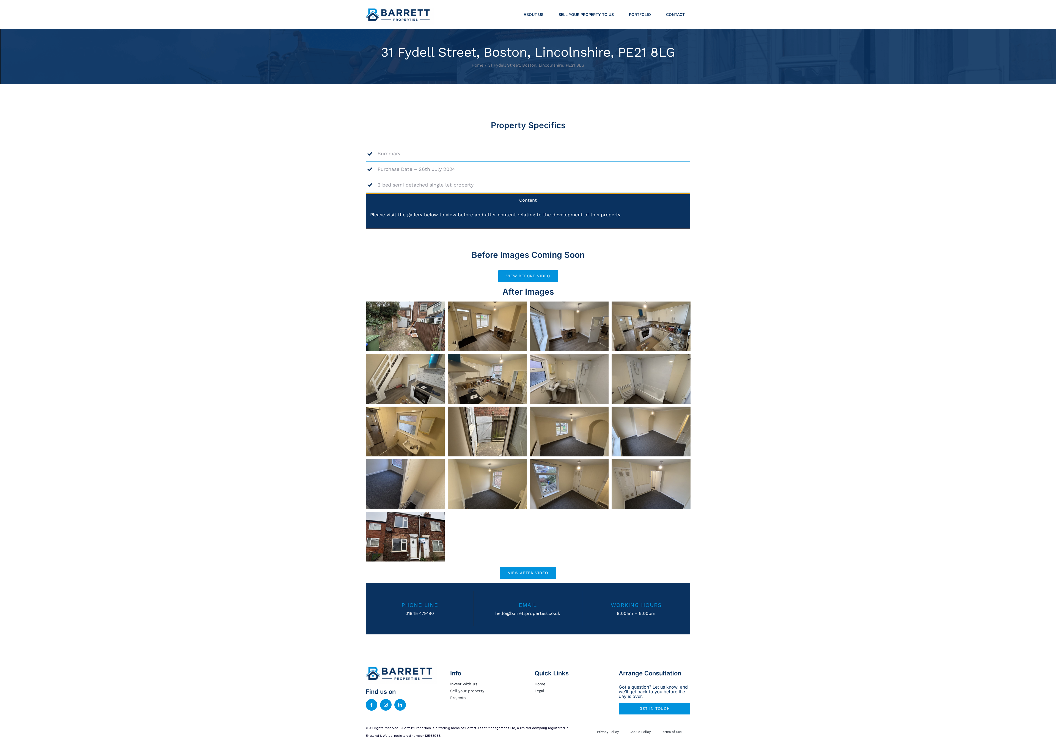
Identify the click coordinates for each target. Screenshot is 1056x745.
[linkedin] (400, 705)
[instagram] (386, 705)
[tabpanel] (528, 217)
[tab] (528, 199)
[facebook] (371, 705)
